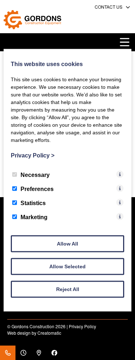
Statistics (33, 203)
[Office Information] (23, 353)
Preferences (37, 189)
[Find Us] (38, 353)
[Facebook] (54, 353)
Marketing (34, 217)
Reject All (67, 289)
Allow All (67, 243)
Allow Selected (67, 266)
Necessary (35, 175)
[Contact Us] (7, 353)
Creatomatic (49, 333)
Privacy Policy (82, 326)
